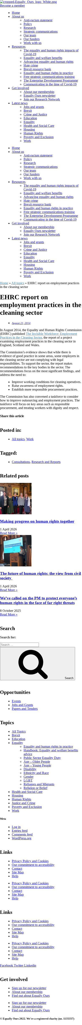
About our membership (39, 92)
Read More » (8, 533)
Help (15, 876)
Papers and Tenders (25, 708)
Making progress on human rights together (37, 521)
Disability (30, 769)
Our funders (32, 39)
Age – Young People (37, 765)
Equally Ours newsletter (40, 95)
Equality (29, 122)
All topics (17, 283)
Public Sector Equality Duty (42, 758)
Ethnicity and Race (36, 773)
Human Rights (33, 133)
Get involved (20, 88)
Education (30, 118)
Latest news (20, 103)
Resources (18, 46)
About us (18, 16)
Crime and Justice (35, 114)
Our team (30, 35)
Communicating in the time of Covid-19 (50, 84)
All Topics (19, 731)
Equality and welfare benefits (43, 58)
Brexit (28, 110)
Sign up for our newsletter (29, 988)
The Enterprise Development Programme (51, 80)
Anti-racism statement (38, 20)
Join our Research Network (42, 99)
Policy (28, 24)
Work (27, 141)
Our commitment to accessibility (33, 865)
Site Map (18, 872)
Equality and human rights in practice (48, 73)
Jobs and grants (34, 107)
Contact (17, 868)
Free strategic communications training (49, 76)
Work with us (32, 43)
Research (30, 28)
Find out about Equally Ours (31, 995)
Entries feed (20, 830)
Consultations (21, 462)
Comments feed (22, 834)
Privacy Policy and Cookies (30, 861)
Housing (29, 129)
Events (16, 701)
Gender (28, 776)
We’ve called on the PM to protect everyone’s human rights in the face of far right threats (38, 600)
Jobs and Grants (22, 705)
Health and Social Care (39, 125)
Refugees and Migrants (39, 784)
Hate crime (31, 65)
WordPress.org (21, 838)
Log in (16, 827)
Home (16, 12)
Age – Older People (37, 761)
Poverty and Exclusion (39, 137)
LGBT (28, 780)
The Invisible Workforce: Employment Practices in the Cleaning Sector (38, 335)
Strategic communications (41, 31)
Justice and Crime (23, 803)
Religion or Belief (35, 788)
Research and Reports (46, 462)
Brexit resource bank (37, 69)
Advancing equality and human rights (48, 61)
